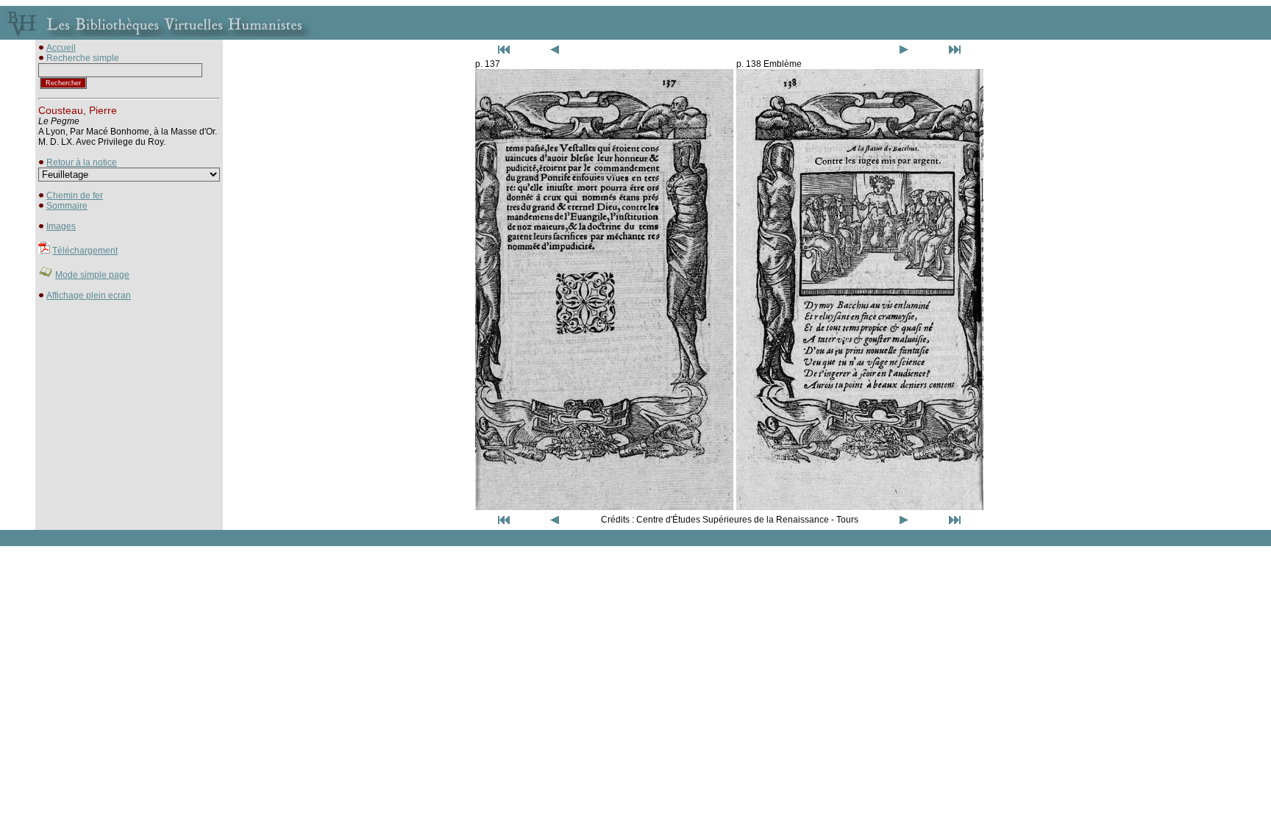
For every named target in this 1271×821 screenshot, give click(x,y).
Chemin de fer (74, 195)
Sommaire (67, 206)
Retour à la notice (81, 162)
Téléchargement (85, 250)
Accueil (61, 48)
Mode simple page (92, 275)
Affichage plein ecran (88, 295)
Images (61, 226)
